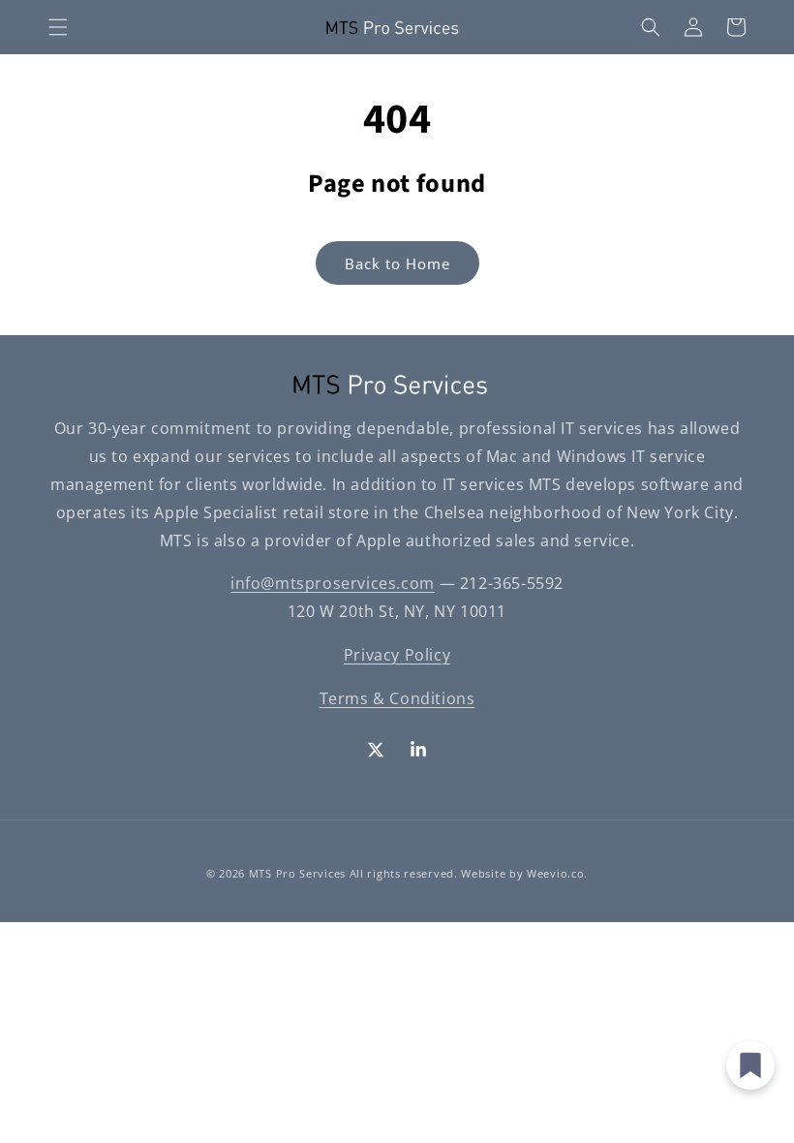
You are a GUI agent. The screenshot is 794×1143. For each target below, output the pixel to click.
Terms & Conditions (397, 698)
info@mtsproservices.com (332, 583)
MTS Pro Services (297, 873)
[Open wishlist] (750, 1065)
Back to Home (397, 263)
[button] (58, 27)
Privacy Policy (397, 654)
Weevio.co (555, 873)
